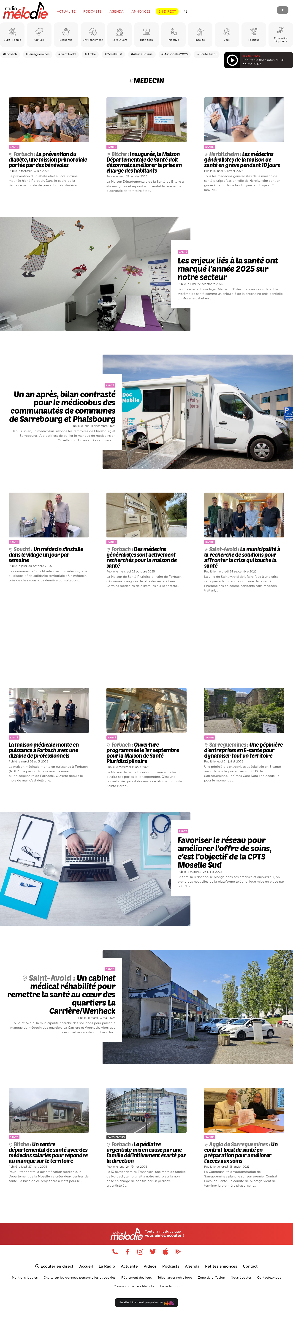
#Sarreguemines (37, 54)
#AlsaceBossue (142, 54)
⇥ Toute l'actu (207, 54)
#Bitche (90, 54)
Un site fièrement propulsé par (141, 1302)
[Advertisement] (146, 640)
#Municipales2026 (174, 54)
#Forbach (10, 54)
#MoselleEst (113, 54)
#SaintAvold (67, 54)
